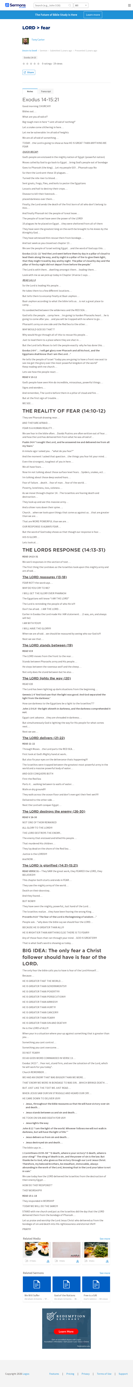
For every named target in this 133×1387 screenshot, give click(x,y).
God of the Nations (64, 1295)
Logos (25, 1373)
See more (105, 1238)
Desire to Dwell (29, 50)
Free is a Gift (90, 1295)
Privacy (86, 1373)
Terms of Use (104, 1373)
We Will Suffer (32, 1295)
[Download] (48, 1261)
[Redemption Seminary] (66, 1328)
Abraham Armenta (33, 1298)
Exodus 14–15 (30, 57)
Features (54, 1373)
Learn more (93, 15)
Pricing (70, 1373)
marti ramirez (90, 1298)
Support (123, 1373)
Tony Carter (38, 39)
